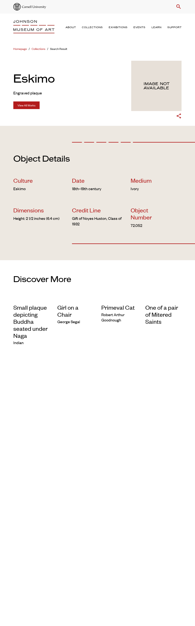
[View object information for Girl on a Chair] (75, 298)
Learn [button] (156, 27)
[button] (178, 7)
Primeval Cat (118, 307)
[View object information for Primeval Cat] (119, 298)
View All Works (26, 105)
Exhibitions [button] (118, 27)
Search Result (58, 49)
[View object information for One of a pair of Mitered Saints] (163, 298)
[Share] (179, 116)
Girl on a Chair (67, 311)
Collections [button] (92, 27)
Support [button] (174, 27)
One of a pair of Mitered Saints (161, 314)
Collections (38, 49)
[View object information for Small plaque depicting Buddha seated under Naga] (31, 298)
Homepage (20, 49)
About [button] (71, 27)
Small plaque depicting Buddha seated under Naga (30, 321)
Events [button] (139, 27)
